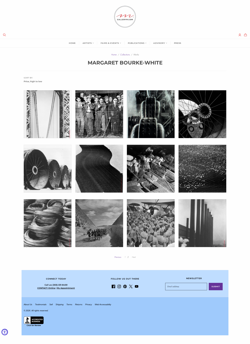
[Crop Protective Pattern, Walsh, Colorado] (99, 169)
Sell (51, 304)
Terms (69, 304)
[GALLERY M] (125, 17)
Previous (117, 257)
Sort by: (28, 78)
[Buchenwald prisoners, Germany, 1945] (99, 114)
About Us (28, 304)
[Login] (239, 35)
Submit (216, 286)
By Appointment (66, 288)
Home (72, 43)
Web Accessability (103, 304)
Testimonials (40, 304)
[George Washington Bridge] (47, 114)
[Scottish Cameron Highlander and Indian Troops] (99, 223)
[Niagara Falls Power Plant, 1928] (151, 114)
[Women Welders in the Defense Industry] (151, 169)
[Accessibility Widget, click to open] (4, 332)
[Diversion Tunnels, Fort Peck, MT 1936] (47, 169)
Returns (78, 304)
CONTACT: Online (46, 288)
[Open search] (4, 34)
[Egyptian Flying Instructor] (151, 223)
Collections (125, 54)
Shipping (60, 304)
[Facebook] (113, 286)
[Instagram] (119, 286)
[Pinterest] (125, 286)
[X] (131, 286)
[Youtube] (136, 286)
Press (177, 43)
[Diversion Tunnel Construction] (202, 114)
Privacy (88, 304)
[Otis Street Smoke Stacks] (202, 223)
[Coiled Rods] (47, 223)
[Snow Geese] (202, 169)
